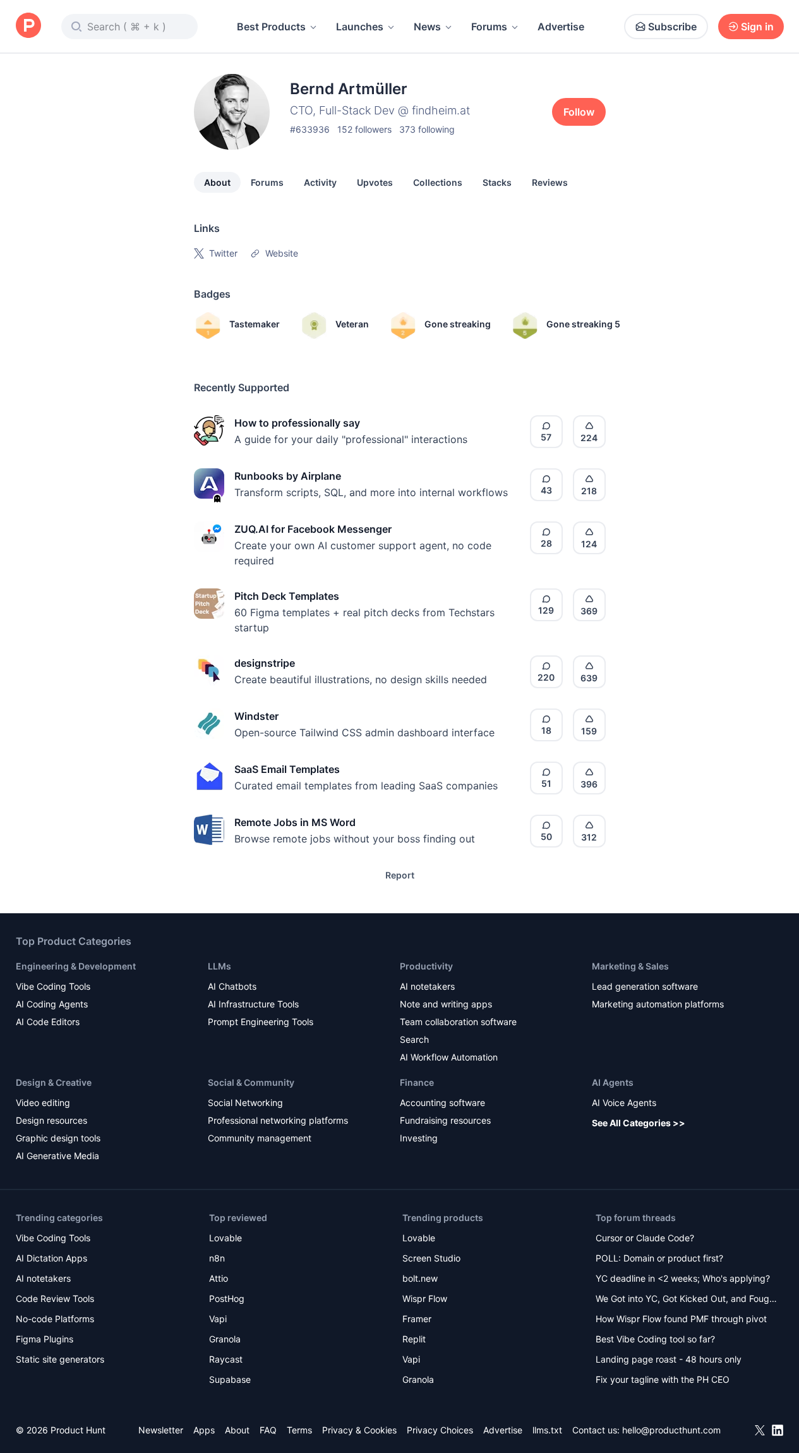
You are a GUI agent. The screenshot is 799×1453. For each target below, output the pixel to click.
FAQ (268, 1430)
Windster (256, 716)
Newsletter (160, 1430)
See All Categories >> (638, 1122)
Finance (417, 1082)
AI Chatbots (232, 986)
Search (414, 1039)
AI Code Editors (48, 1021)
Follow (578, 112)
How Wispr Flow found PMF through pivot (681, 1318)
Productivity (426, 966)
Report (399, 875)
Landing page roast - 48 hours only (669, 1359)
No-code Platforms (55, 1318)
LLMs (219, 966)
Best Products (271, 26)
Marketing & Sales (630, 966)
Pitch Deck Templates (286, 596)
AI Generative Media (57, 1155)
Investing (419, 1138)
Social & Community (251, 1082)
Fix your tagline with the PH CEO (663, 1379)
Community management (259, 1138)
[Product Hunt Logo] (28, 26)
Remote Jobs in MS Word (295, 822)
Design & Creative (54, 1082)
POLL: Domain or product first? (659, 1258)
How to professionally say (297, 422)
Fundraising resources (445, 1120)
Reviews (550, 182)
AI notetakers (427, 986)
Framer (416, 1318)
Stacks (497, 182)
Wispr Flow (424, 1298)
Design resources (51, 1120)
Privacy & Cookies (359, 1430)
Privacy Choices (440, 1430)
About (217, 182)
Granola (225, 1339)
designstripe (264, 663)
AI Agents (613, 1082)
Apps (204, 1430)
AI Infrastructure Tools (253, 1004)
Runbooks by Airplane (287, 476)
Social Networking (245, 1102)
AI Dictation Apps (51, 1258)
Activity (320, 182)
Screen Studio (431, 1258)
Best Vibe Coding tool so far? (655, 1339)
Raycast (226, 1359)
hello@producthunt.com (671, 1430)
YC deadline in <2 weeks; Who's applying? (683, 1278)
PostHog (226, 1298)
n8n (217, 1258)
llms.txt (547, 1430)
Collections (437, 182)
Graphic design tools (58, 1138)
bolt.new (420, 1278)
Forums (489, 26)
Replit (414, 1339)
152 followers (364, 129)
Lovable (225, 1237)
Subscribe (672, 26)
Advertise (561, 26)
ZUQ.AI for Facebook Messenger (313, 529)
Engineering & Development (76, 966)
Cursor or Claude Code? (645, 1237)
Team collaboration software (458, 1021)
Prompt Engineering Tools (260, 1021)
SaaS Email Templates (287, 769)
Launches (359, 26)
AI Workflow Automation (449, 1057)
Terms (299, 1430)
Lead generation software (645, 986)
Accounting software (442, 1102)
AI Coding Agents (52, 1004)
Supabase (230, 1379)
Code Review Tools (55, 1298)
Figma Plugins (44, 1339)
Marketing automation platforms (658, 1004)
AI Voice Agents (624, 1102)
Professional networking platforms (278, 1120)
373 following (427, 129)
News (427, 26)
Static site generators (60, 1359)
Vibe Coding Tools (53, 986)
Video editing (43, 1102)
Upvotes (375, 182)
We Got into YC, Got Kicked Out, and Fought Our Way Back (687, 1299)
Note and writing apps (446, 1004)
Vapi (218, 1318)
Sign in (757, 26)
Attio (218, 1278)
